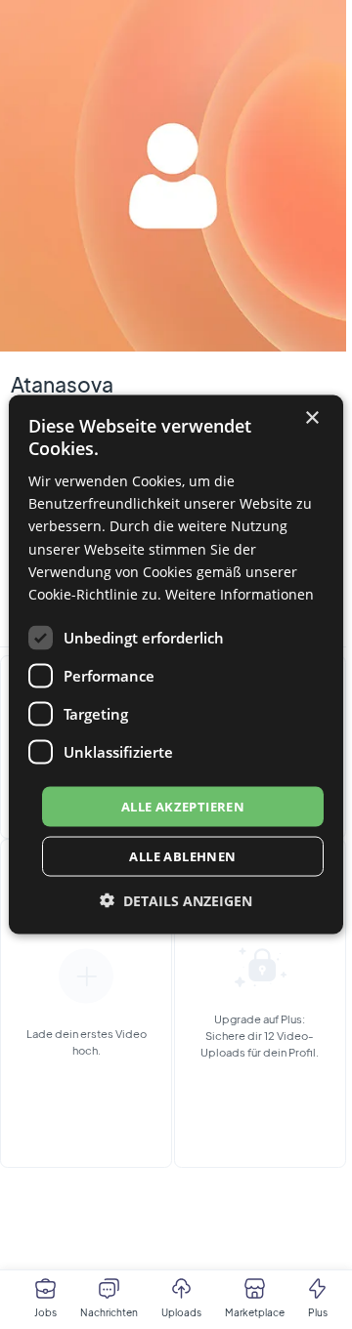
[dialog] (176, 664)
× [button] (311, 417)
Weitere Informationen (239, 593)
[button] (176, 901)
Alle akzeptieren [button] (182, 805)
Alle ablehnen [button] (182, 856)
